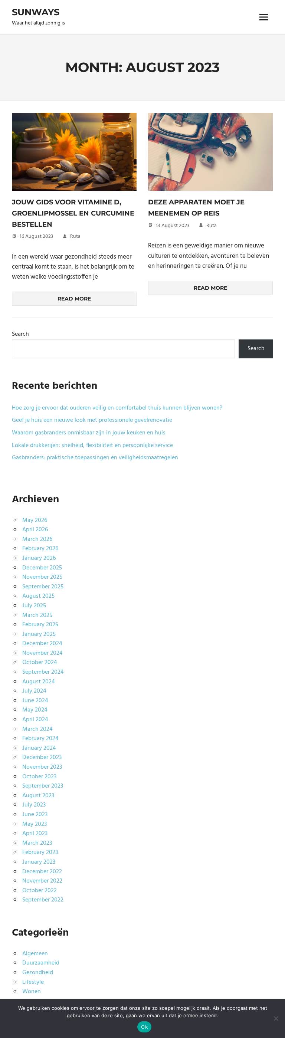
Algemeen (35, 954)
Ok (144, 1027)
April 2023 (35, 833)
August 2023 (38, 796)
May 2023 (34, 824)
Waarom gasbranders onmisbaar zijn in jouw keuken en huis (89, 433)
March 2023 (37, 843)
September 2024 (43, 672)
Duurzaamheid (40, 963)
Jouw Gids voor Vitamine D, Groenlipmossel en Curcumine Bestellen (73, 213)
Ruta (75, 236)
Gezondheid (37, 973)
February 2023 (40, 852)
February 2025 (40, 625)
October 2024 (39, 662)
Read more (74, 298)
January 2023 (38, 862)
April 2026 (35, 530)
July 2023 (34, 805)
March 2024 (37, 729)
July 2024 (34, 691)
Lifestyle (33, 982)
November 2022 (42, 881)
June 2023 (35, 814)
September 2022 (42, 900)
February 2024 (40, 738)
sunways (35, 12)
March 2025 (37, 615)
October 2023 (39, 777)
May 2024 (35, 710)
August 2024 (38, 682)
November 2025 (42, 577)
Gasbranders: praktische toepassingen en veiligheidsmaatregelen (95, 458)
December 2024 (42, 643)
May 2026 (34, 520)
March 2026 (37, 539)
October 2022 (39, 891)
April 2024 (35, 720)
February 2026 (40, 549)
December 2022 (42, 872)
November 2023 (42, 767)
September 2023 (42, 786)
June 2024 (35, 701)
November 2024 (42, 653)
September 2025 (42, 587)
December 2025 (42, 568)
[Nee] (275, 1018)
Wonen (31, 991)
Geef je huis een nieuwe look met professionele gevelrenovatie (92, 420)
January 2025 (39, 634)
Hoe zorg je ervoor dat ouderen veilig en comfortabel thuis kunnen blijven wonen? (117, 408)
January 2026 (39, 558)
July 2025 (34, 606)
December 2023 (42, 757)
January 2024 (39, 748)
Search (20, 334)
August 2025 (38, 596)
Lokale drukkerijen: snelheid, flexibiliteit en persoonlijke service (92, 445)
